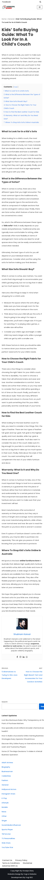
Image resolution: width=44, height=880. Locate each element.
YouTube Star (7, 847)
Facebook (6, 2)
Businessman (7, 771)
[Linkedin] (24, 657)
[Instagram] (20, 657)
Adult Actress (7, 762)
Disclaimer (27, 863)
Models (5, 807)
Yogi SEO (29, 877)
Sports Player (7, 829)
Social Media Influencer (11, 825)
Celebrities (6, 776)
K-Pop (4, 798)
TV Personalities (8, 838)
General (11, 19)
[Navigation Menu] (39, 7)
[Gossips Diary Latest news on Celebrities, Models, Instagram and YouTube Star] (8, 7)
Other (4, 816)
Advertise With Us (10, 866)
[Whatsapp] (27, 657)
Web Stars (6, 843)
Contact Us (7, 860)
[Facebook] (17, 657)
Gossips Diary (28, 871)
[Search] (40, 2)
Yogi (25, 874)
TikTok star (6, 834)
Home (4, 19)
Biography (6, 767)
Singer (4, 820)
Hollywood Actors (9, 789)
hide (15, 87)
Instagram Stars (8, 794)
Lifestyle (5, 803)
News (4, 811)
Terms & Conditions (11, 863)
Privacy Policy (21, 860)
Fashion (5, 780)
